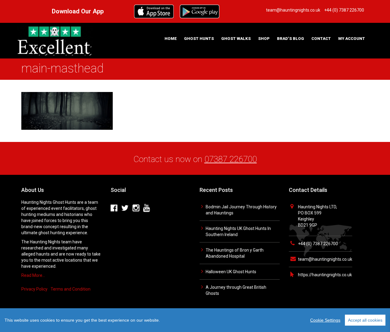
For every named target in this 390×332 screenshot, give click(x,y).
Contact (321, 38)
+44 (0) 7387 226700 (318, 243)
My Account (351, 38)
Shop (264, 38)
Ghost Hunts (199, 38)
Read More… (33, 275)
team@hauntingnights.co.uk (325, 259)
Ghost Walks (236, 38)
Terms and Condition (70, 289)
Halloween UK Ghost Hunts (231, 271)
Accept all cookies (365, 320)
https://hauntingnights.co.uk (325, 274)
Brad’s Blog (290, 38)
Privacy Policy (34, 289)
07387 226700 (230, 159)
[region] (195, 320)
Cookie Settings (325, 320)
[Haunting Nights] (55, 40)
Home (171, 38)
